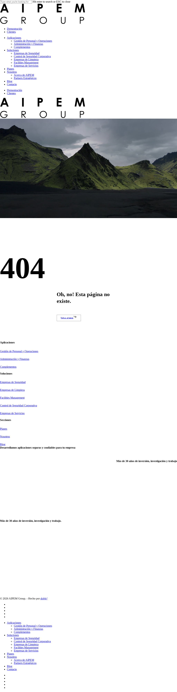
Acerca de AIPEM (24, 660)
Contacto (12, 669)
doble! (43, 598)
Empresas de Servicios (26, 650)
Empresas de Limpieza (26, 644)
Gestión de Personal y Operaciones (33, 625)
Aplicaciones (14, 622)
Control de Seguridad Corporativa (32, 641)
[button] (69, 318)
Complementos (22, 632)
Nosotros (12, 656)
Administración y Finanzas (28, 628)
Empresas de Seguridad (26, 638)
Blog (9, 666)
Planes (10, 653)
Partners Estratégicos (25, 663)
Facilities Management (26, 647)
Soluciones (13, 635)
